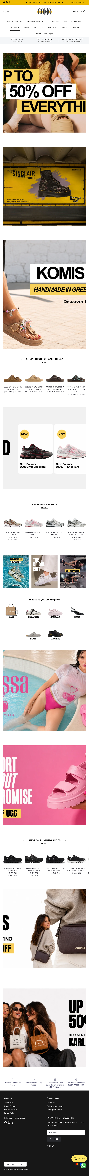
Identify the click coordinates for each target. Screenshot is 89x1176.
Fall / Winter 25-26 (53, 21)
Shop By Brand (15, 27)
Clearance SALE (76, 21)
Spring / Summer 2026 (35, 21)
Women (26, 27)
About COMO (9, 1103)
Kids (42, 27)
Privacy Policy (9, 1113)
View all (44, 362)
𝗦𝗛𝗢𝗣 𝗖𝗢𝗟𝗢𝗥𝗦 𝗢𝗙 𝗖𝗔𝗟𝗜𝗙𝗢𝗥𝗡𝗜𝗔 (44, 359)
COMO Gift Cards (10, 1110)
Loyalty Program (10, 1106)
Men (35, 27)
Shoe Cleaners (52, 27)
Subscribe (53, 1139)
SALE (65, 21)
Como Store (12, 1169)
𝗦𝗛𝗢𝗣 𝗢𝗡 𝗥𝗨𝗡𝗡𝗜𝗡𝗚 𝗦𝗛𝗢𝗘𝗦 (44, 840)
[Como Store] (45, 11)
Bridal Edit (65, 27)
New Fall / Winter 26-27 (15, 21)
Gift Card (76, 27)
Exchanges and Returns (55, 1106)
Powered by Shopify (22, 1169)
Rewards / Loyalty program (44, 34)
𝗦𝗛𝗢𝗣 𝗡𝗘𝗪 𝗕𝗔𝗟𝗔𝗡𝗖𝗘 (44, 504)
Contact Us (51, 1103)
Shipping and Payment (54, 1110)
